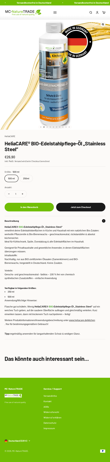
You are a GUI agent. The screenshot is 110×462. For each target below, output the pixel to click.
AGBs (46, 406)
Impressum (49, 428)
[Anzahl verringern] (9, 193)
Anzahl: (8, 187)
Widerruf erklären (52, 417)
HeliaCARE (10, 136)
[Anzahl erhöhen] (22, 193)
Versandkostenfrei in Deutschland (32, 2)
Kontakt (48, 401)
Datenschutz (50, 422)
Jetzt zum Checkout (81, 207)
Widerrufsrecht (51, 412)
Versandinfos (50, 395)
